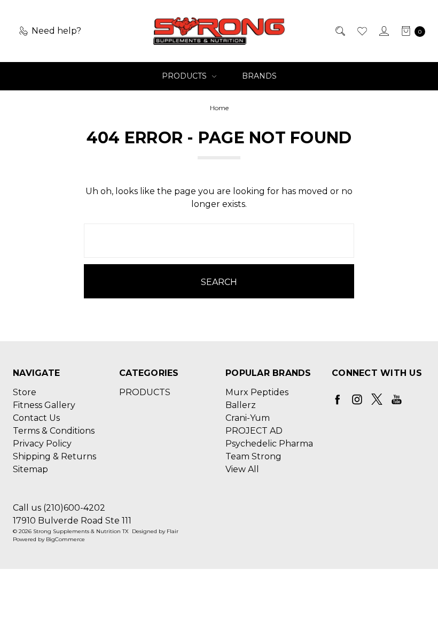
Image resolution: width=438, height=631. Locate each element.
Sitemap (30, 469)
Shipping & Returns (54, 456)
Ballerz (240, 405)
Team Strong (253, 456)
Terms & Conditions (54, 431)
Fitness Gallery (44, 405)
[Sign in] (383, 31)
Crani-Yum (247, 418)
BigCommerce (65, 539)
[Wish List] (361, 31)
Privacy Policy (42, 443)
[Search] (339, 31)
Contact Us (36, 418)
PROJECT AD (254, 431)
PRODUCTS (185, 76)
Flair (172, 531)
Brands (259, 76)
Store (24, 392)
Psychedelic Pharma (269, 443)
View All (242, 469)
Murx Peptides (256, 392)
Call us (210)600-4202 (59, 508)
